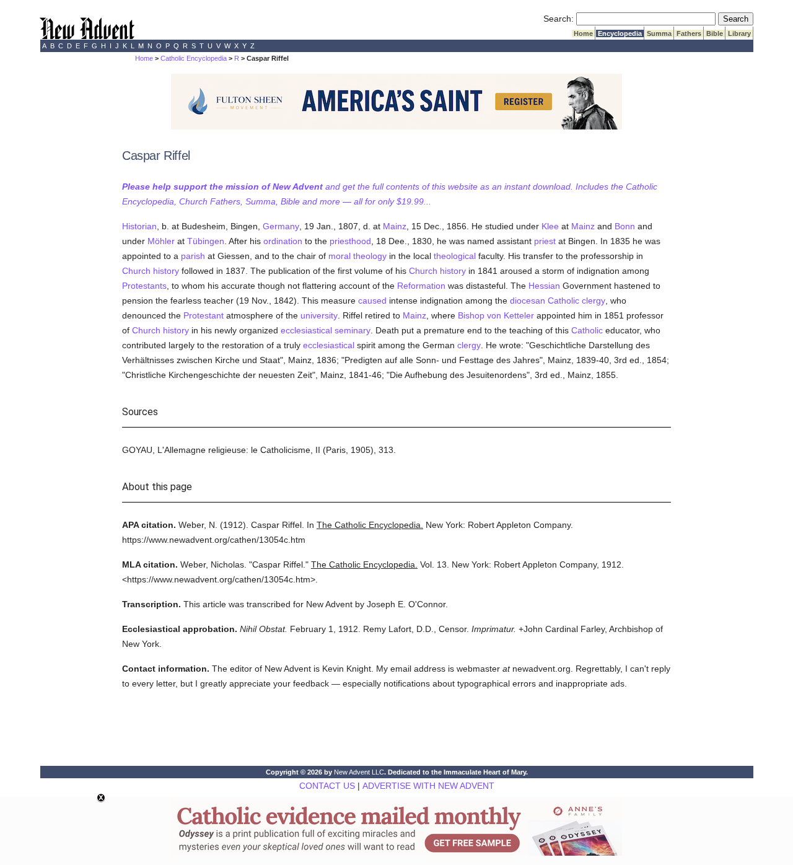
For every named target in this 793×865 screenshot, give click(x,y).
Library (739, 33)
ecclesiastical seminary (325, 330)
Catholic (563, 300)
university (319, 315)
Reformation (421, 286)
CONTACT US (327, 786)
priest (545, 241)
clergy (593, 300)
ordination (282, 241)
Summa (659, 33)
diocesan (527, 300)
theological (455, 256)
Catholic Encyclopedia (193, 58)
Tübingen (205, 241)
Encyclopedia (620, 33)
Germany (281, 226)
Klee (550, 226)
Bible (714, 33)
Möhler (161, 241)
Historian (139, 226)
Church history (150, 271)
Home (583, 33)
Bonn (625, 226)
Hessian (544, 286)
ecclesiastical (328, 345)
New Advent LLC (359, 772)
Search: (558, 19)
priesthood (350, 241)
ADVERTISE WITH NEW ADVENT (428, 786)
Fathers (689, 33)
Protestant (203, 315)
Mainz (394, 226)
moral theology (357, 256)
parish (193, 256)
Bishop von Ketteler (496, 315)
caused (372, 300)
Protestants (144, 286)
